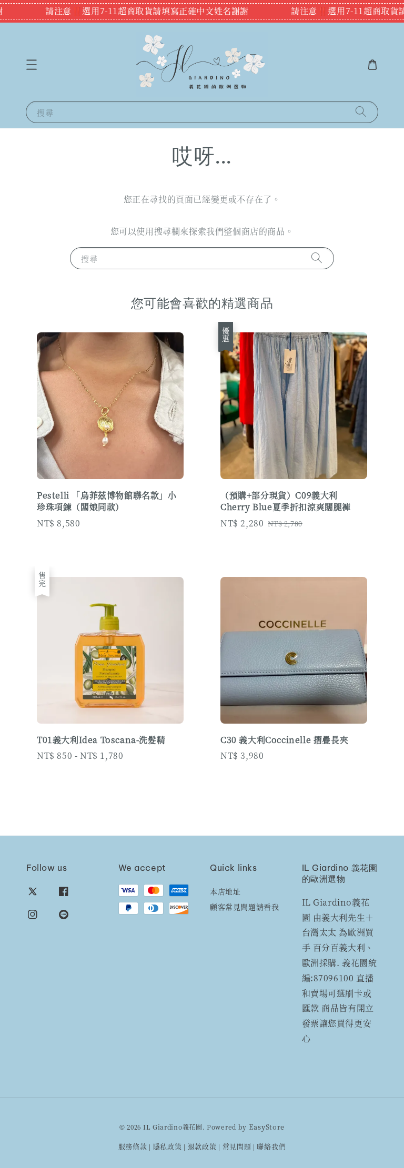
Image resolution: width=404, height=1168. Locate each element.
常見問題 (237, 1146)
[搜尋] (361, 111)
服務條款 (132, 1146)
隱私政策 (167, 1146)
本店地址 (225, 892)
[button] (31, 64)
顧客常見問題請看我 (244, 906)
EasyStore (267, 1127)
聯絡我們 (271, 1146)
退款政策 (202, 1146)
